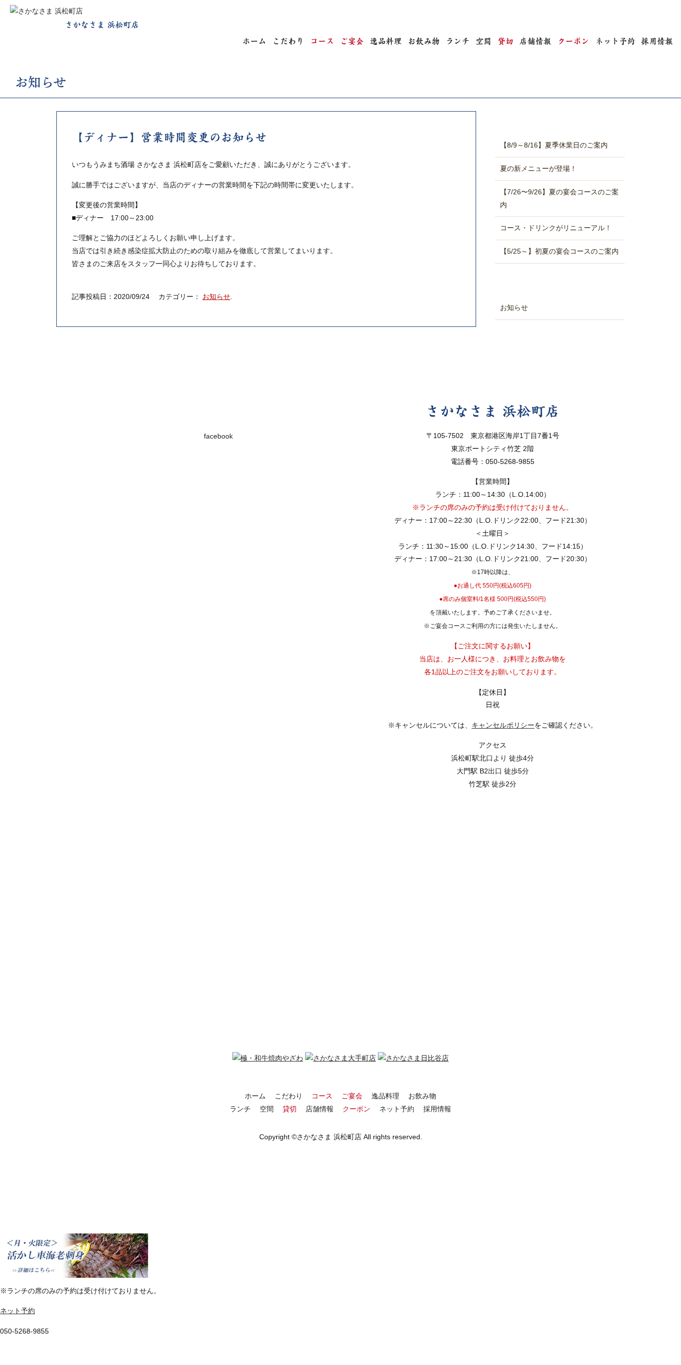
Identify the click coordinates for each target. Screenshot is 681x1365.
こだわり (288, 40)
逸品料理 (386, 40)
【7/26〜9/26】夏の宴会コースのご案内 (559, 198)
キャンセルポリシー (503, 725)
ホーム (254, 40)
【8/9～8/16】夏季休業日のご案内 (554, 145)
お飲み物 (424, 40)
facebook (218, 436)
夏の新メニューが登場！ (538, 168)
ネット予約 (615, 40)
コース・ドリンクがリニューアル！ (556, 228)
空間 (484, 40)
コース (322, 40)
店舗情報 (535, 40)
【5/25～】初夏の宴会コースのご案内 (559, 251)
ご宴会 (352, 40)
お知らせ (216, 297)
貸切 (505, 40)
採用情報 (657, 40)
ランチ (458, 40)
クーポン (573, 40)
